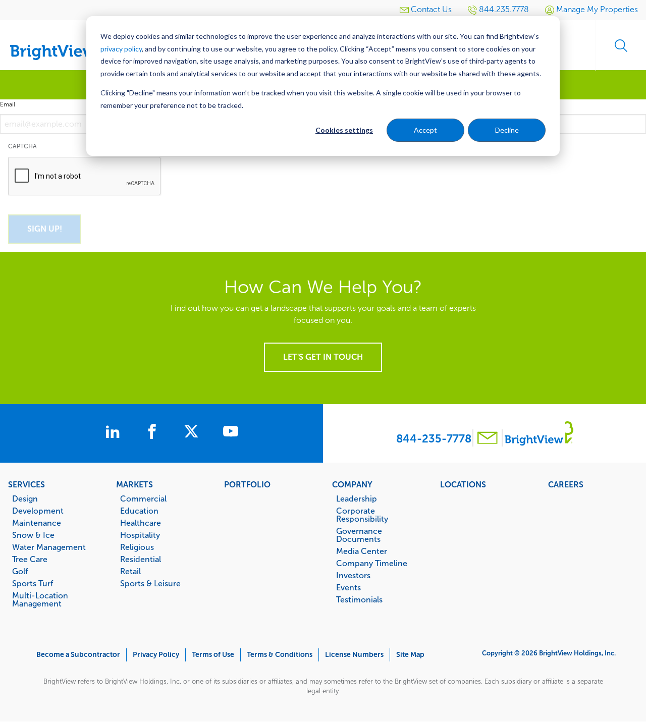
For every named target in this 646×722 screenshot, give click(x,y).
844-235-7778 (433, 439)
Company (352, 484)
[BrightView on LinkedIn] (114, 433)
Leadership (356, 498)
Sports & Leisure (150, 583)
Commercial (143, 498)
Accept (425, 130)
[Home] (60, 41)
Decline (507, 130)
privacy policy (121, 48)
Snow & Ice (33, 534)
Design (25, 498)
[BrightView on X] (193, 433)
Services (26, 484)
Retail (130, 571)
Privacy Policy (156, 654)
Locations (463, 484)
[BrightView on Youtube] (230, 433)
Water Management (49, 546)
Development (38, 510)
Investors (353, 575)
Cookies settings (344, 130)
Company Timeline (371, 563)
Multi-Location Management (40, 599)
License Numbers (354, 654)
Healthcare (140, 522)
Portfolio (247, 484)
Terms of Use (213, 654)
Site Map (410, 654)
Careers (565, 484)
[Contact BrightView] (487, 439)
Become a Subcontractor (78, 654)
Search (621, 45)
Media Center (361, 551)
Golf (20, 571)
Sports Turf (32, 583)
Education (139, 510)
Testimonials (359, 599)
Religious (137, 546)
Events (348, 587)
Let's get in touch (323, 357)
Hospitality (140, 534)
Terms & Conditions (279, 654)
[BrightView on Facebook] (154, 433)
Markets (134, 484)
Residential (140, 559)
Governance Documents (359, 534)
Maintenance (36, 522)
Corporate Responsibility (362, 514)
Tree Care (29, 559)
